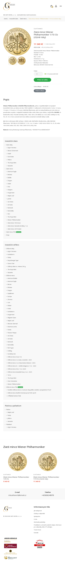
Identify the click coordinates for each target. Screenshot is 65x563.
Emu (9, 186)
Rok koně (10, 208)
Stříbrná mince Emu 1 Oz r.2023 (17, 369)
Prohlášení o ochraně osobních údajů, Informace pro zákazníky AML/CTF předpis (47, 526)
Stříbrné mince (10, 275)
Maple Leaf (11, 196)
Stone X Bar (11, 263)
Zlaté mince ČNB (13, 232)
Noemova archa (12, 326)
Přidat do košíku (42, 80)
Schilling (10, 351)
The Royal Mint (12, 163)
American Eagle (12, 171)
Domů (6, 18)
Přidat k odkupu (39, 90)
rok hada (10, 205)
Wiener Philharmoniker (14, 220)
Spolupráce (37, 516)
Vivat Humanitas (12, 381)
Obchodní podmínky (39, 522)
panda (9, 199)
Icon (9, 302)
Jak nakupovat (38, 510)
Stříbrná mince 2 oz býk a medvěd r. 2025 (20, 360)
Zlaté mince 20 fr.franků (14, 229)
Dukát (9, 183)
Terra (9, 375)
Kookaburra (11, 254)
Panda (9, 329)
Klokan (9, 305)
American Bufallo (12, 278)
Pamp (9, 257)
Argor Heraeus (12, 147)
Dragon (10, 180)
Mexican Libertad (13, 323)
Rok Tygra (11, 348)
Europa (10, 296)
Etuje (7, 235)
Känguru (10, 189)
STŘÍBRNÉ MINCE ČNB (14, 396)
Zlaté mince (23, 18)
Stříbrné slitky (10, 248)
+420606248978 (48, 495)
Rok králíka (11, 211)
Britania (10, 174)
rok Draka (10, 202)
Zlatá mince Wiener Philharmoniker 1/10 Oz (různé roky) (46, 478)
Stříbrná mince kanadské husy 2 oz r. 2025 (20, 372)
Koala (9, 308)
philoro (10, 418)
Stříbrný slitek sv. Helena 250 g (17, 266)
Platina (8, 409)
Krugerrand (11, 192)
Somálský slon (12, 354)
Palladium (9, 424)
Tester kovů (37, 530)
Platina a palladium (13, 406)
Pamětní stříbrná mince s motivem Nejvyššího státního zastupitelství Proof (29, 390)
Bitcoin (9, 284)
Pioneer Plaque (12, 333)
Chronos (10, 299)
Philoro (10, 159)
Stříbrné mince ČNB (14, 387)
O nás (35, 519)
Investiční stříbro (12, 245)
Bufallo (9, 177)
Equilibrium (11, 293)
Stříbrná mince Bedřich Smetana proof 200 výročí (22, 393)
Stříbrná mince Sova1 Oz (15, 357)
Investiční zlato (13, 18)
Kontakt (36, 532)
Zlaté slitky (9, 145)
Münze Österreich (13, 150)
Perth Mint (11, 156)
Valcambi (10, 166)
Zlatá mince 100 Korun (14, 223)
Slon (9, 214)
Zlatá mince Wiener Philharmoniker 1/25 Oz (16, 478)
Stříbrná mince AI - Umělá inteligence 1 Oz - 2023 (22, 366)
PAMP (9, 153)
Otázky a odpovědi (39, 513)
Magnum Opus (12, 317)
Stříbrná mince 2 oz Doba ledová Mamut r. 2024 (21, 363)
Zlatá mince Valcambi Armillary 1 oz (18, 226)
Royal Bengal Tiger (13, 260)
